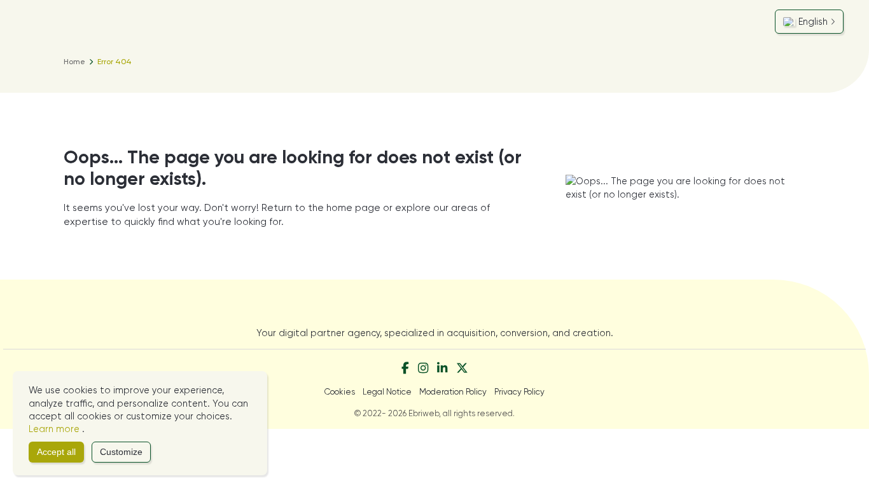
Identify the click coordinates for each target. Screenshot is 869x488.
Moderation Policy (453, 391)
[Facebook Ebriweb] (405, 369)
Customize (121, 452)
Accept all (56, 452)
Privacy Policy (519, 391)
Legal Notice (387, 391)
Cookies (339, 391)
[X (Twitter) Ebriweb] (462, 369)
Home (74, 61)
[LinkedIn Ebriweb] (442, 369)
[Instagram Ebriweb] (423, 369)
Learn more (55, 429)
